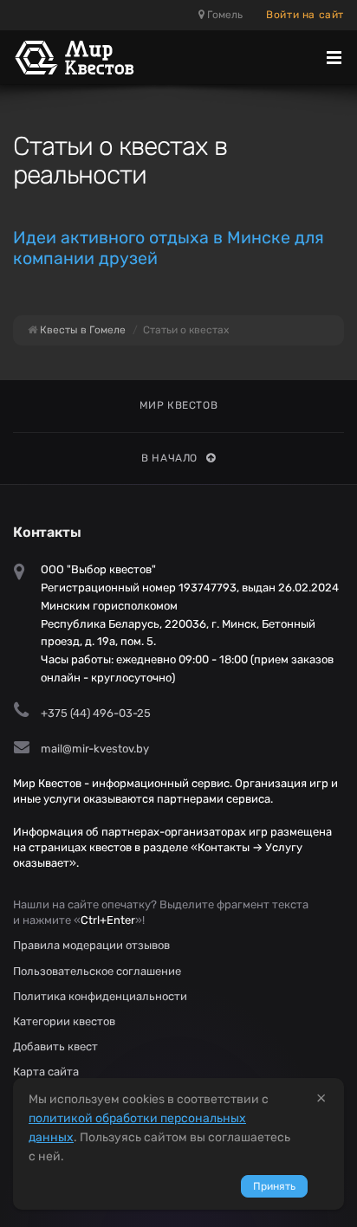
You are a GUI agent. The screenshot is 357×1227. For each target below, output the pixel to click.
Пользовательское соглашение (97, 971)
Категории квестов (64, 1021)
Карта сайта (46, 1071)
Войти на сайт (305, 15)
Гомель (223, 15)
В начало (169, 458)
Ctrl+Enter (108, 920)
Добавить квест (55, 1046)
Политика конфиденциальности (100, 996)
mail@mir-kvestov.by (95, 748)
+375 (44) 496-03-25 (96, 713)
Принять (274, 1186)
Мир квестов (179, 405)
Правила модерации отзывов (91, 945)
